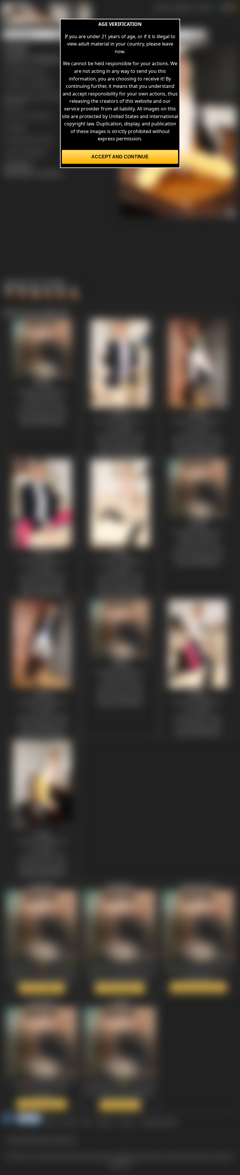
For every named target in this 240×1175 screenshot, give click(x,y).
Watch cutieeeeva (41, 988)
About (69, 1122)
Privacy (127, 1122)
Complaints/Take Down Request (40, 1139)
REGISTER (182, 7)
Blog (52, 1122)
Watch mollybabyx (120, 988)
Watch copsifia (120, 1105)
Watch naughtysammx (198, 987)
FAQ (86, 1122)
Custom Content (158, 1122)
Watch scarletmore (42, 1104)
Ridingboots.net (29, 71)
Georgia (42, 115)
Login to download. (25, 152)
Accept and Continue (120, 156)
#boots (48, 96)
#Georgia (14, 103)
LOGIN (203, 7)
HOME (160, 7)
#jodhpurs (28, 96)
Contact (105, 1122)
